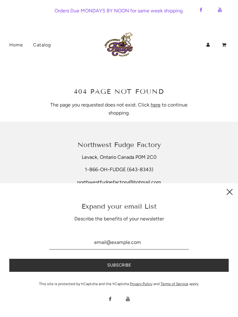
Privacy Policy (141, 284)
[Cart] (224, 45)
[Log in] (208, 45)
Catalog (42, 45)
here (156, 105)
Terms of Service (174, 284)
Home (16, 45)
